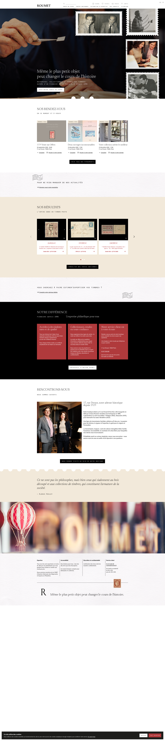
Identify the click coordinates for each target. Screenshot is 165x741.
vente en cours (68, 6)
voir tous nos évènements (82, 162)
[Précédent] (32, 236)
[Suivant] (133, 236)
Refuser (143, 735)
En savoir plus (91, 736)
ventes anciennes (82, 6)
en (163, 2)
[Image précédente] (39, 230)
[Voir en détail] (64, 238)
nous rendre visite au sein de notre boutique (82, 461)
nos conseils (114, 6)
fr (160, 2)
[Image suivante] (64, 230)
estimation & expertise (99, 6)
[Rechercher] (64, 4)
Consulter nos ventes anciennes (82, 267)
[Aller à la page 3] (84, 260)
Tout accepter (155, 735)
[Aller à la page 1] (81, 260)
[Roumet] (44, 5)
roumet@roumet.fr (111, 565)
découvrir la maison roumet (82, 367)
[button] (51, 237)
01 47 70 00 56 (105, 351)
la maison (124, 6)
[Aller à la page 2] (82, 260)
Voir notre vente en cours (50, 89)
